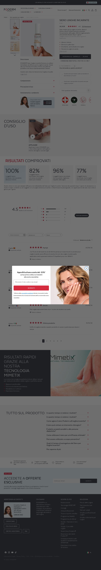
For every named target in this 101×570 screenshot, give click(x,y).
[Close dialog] (86, 268)
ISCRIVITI (31, 288)
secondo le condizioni (27, 293)
